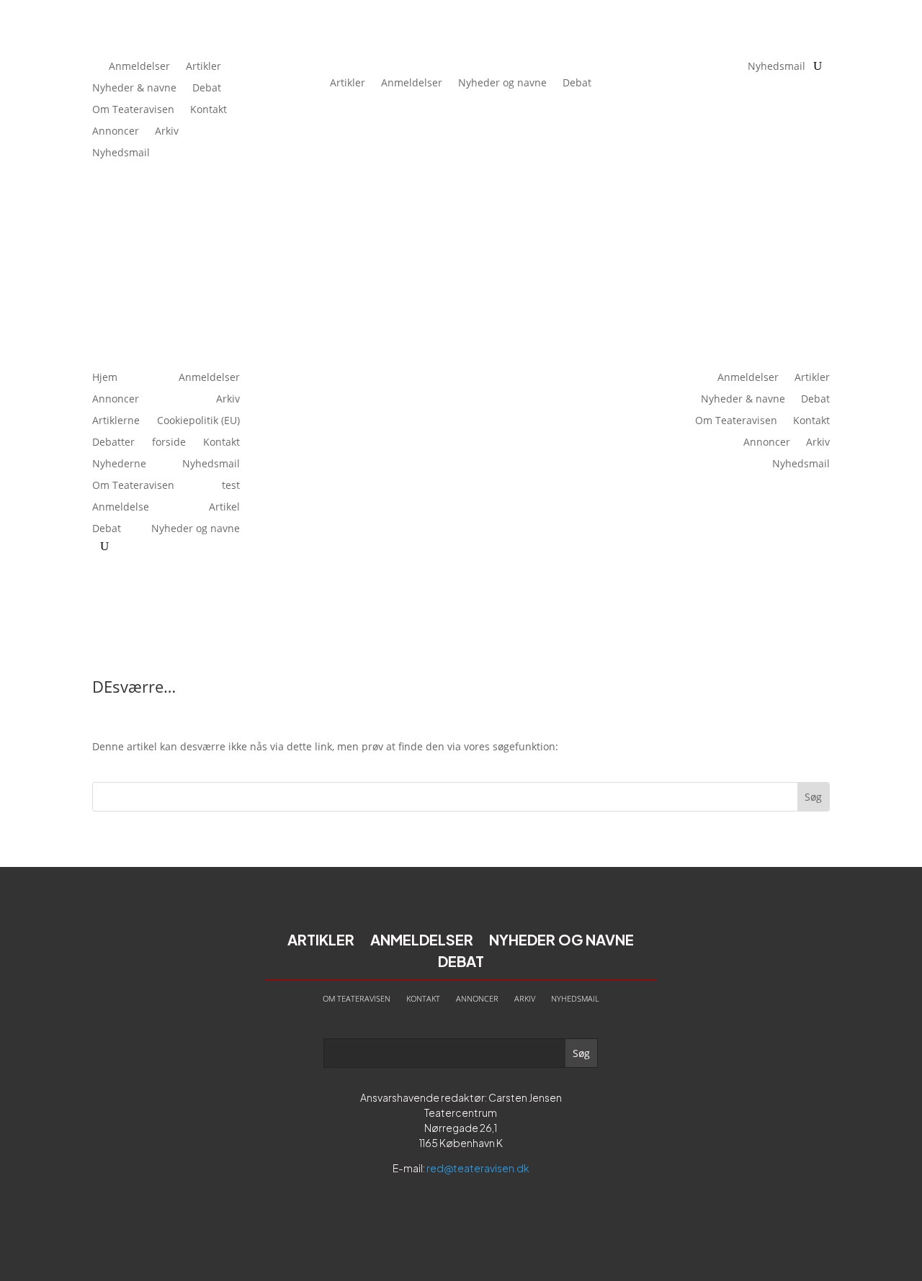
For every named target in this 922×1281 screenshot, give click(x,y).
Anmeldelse (120, 507)
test (231, 486)
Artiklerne (116, 421)
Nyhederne (119, 464)
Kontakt (208, 110)
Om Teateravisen (133, 110)
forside (169, 443)
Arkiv (167, 132)
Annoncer (115, 132)
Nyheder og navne (502, 82)
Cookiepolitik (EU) (198, 421)
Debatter (113, 443)
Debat (206, 88)
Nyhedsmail (121, 153)
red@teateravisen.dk (477, 1167)
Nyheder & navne (134, 88)
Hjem (104, 378)
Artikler (203, 67)
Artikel (224, 507)
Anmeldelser (139, 67)
